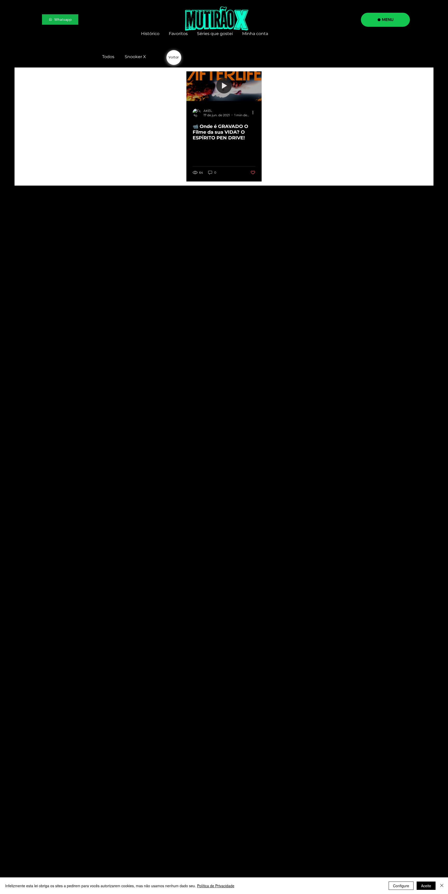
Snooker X (135, 56)
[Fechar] (442, 886)
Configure (401, 885)
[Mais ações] (254, 113)
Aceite (426, 885)
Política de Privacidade (215, 885)
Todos (108, 56)
